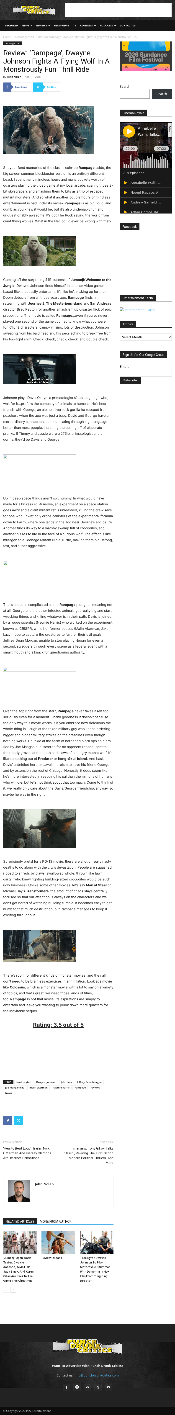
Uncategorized (24, 37)
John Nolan (14, 76)
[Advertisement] (118, 10)
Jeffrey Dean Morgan (89, 1082)
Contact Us (128, 25)
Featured (11, 25)
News (25, 25)
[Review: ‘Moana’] (58, 1242)
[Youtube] (108, 1387)
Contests (86, 25)
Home (7, 37)
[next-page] (13, 1290)
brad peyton (23, 1082)
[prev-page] (6, 1290)
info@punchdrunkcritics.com (97, 1375)
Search (125, 86)
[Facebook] (7, 1120)
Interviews (61, 25)
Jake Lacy (66, 1082)
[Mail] (87, 1387)
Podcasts (106, 25)
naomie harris (61, 1087)
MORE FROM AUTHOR (56, 1221)
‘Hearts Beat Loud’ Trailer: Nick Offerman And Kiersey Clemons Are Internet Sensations (27, 1153)
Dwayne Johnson (46, 1082)
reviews (95, 1087)
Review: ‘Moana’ (52, 1258)
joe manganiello (14, 1087)
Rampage (80, 1087)
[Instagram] (77, 1387)
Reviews (41, 25)
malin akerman (38, 1087)
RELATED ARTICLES (20, 1221)
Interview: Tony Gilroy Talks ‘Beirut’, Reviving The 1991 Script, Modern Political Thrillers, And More (88, 1155)
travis (8, 1093)
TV (74, 25)
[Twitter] (18, 1120)
